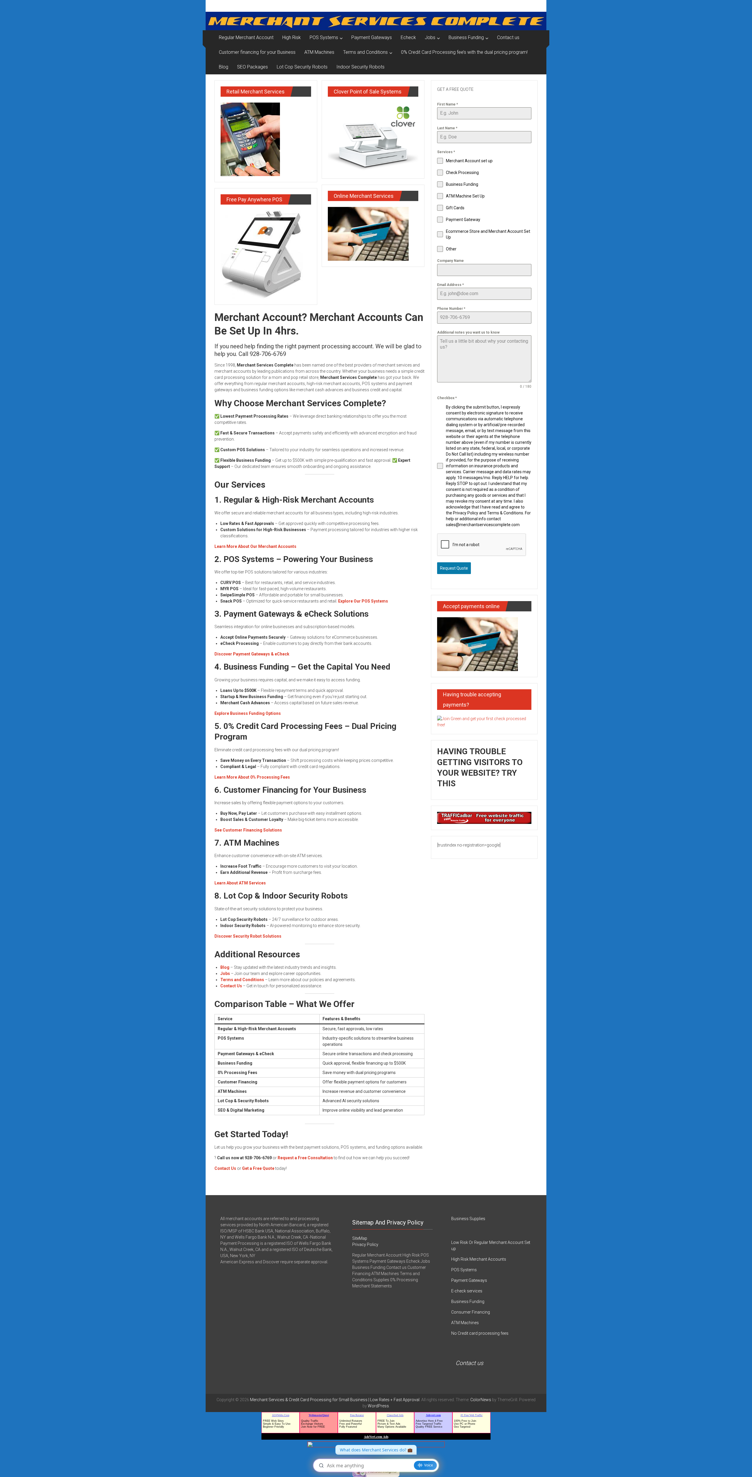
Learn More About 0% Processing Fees (252, 777)
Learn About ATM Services (240, 883)
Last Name (447, 128)
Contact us (508, 37)
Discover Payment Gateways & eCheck (251, 654)
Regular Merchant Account (246, 37)
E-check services (466, 1291)
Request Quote (454, 568)
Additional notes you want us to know (468, 332)
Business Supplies (468, 1218)
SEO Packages (252, 67)
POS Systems (324, 37)
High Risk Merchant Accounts (478, 1259)
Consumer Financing (470, 1312)
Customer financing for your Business (257, 52)
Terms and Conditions (365, 52)
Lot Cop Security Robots (302, 67)
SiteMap (359, 1238)
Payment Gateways (371, 37)
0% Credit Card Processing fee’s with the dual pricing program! (464, 52)
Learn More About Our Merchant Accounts (255, 546)
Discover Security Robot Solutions (247, 936)
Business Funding (466, 37)
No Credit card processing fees (479, 1333)
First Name (447, 104)
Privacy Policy (365, 1244)
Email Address (450, 285)
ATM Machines (319, 52)
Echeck (408, 37)
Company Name (450, 261)
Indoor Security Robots (360, 67)
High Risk (291, 37)
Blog (223, 67)
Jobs (430, 37)
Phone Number (451, 309)
